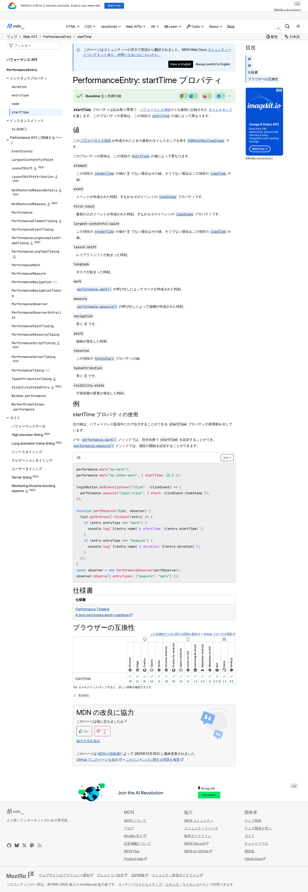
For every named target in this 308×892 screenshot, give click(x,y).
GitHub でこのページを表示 (97, 759)
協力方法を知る (88, 741)
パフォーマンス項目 (155, 109)
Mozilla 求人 (133, 836)
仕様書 (253, 72)
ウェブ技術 (252, 820)
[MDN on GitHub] (9, 845)
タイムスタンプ (220, 109)
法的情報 (138, 875)
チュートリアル (256, 843)
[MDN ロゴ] (15, 811)
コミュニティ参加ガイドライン (175, 875)
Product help (134, 859)
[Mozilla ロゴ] (20, 875)
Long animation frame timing (33, 443)
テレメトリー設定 (110, 875)
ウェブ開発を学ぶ (258, 828)
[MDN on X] (24, 845)
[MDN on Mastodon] (32, 845)
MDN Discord (194, 843)
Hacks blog (253, 859)
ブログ (129, 828)
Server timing (22, 477)
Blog (230, 26)
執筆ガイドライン (197, 836)
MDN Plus (131, 851)
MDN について (135, 820)
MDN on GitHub (196, 851)
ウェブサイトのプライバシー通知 (64, 875)
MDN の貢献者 (109, 753)
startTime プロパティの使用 (105, 414)
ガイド (249, 836)
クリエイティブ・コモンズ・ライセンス (168, 884)
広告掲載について (137, 843)
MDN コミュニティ (198, 820)
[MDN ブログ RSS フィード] (39, 845)
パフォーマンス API (22, 59)
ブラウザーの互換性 (263, 79)
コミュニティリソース (201, 828)
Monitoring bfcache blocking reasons (33, 488)
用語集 (249, 851)
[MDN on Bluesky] (16, 845)
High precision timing (27, 435)
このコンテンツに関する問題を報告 (153, 759)
